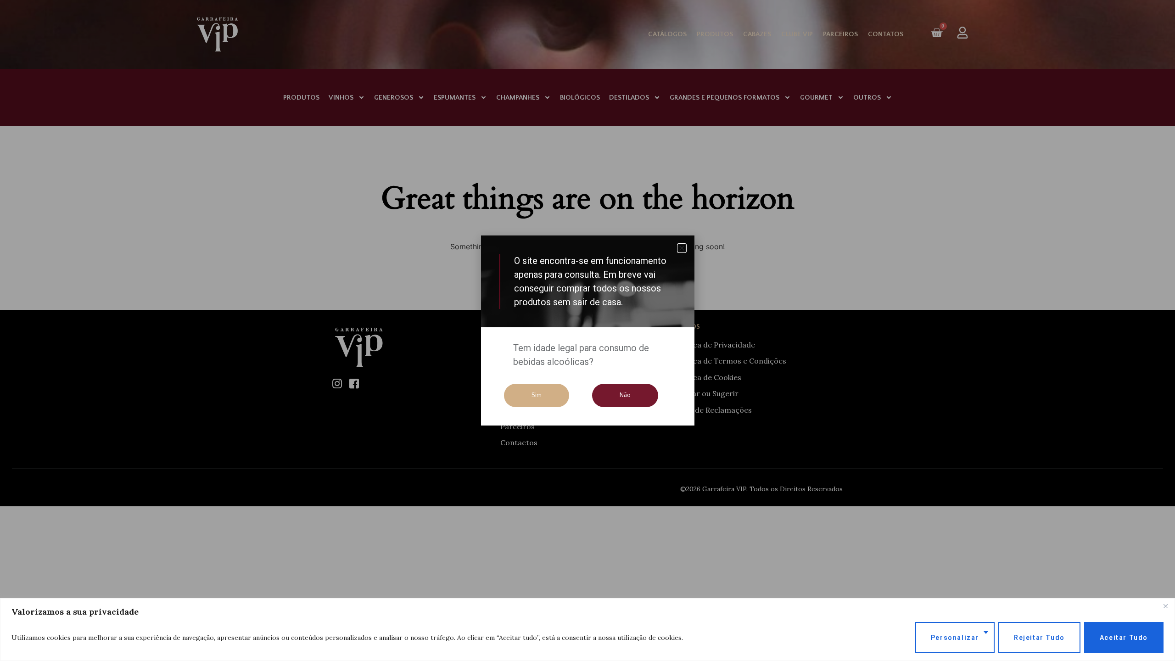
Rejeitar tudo (1039, 637)
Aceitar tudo (1124, 637)
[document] (587, 330)
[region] (587, 629)
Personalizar (955, 637)
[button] (681, 248)
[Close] (1165, 605)
